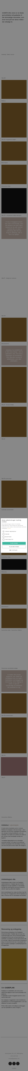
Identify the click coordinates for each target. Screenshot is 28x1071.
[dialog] (14, 535)
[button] (14, 550)
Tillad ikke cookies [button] (14, 546)
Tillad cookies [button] (14, 543)
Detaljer (9, 528)
